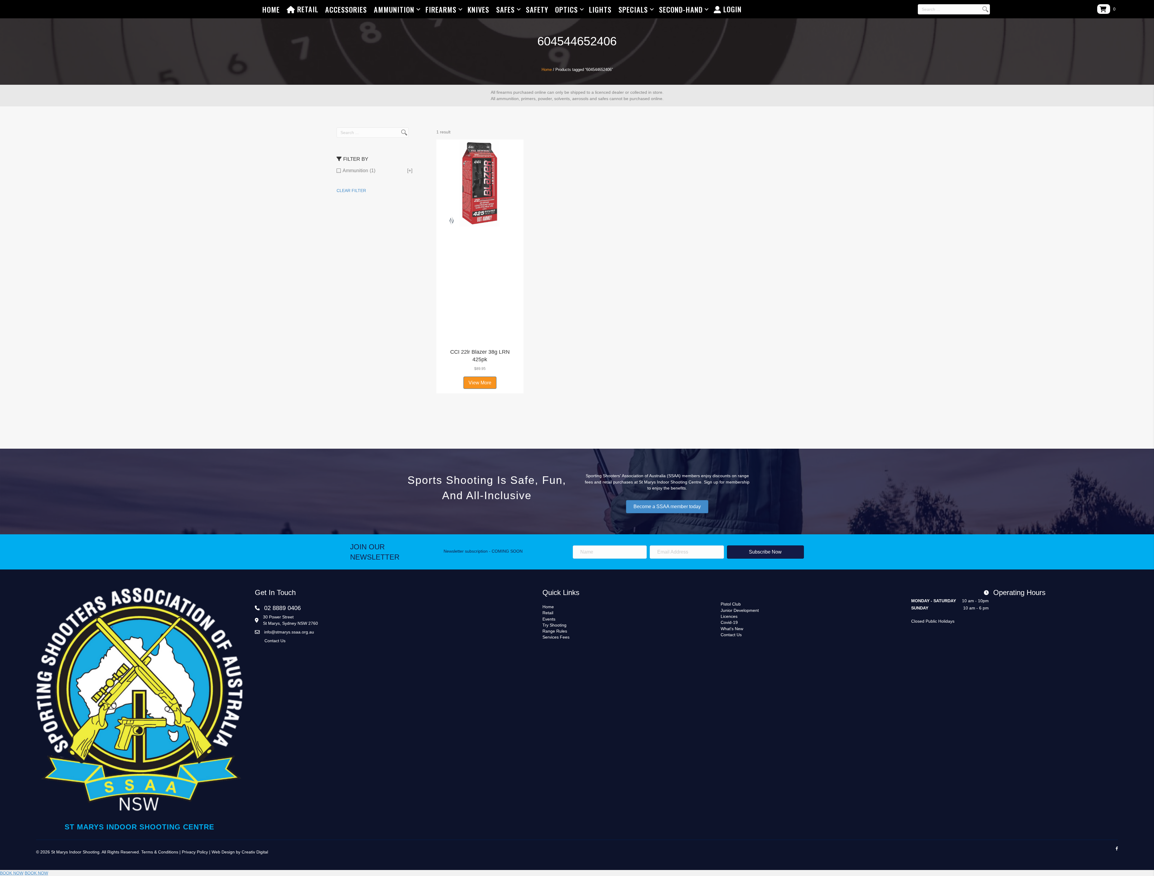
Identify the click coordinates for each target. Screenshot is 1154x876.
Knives (478, 9)
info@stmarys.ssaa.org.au (289, 632)
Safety (537, 9)
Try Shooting (554, 625)
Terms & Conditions (159, 852)
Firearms (441, 9)
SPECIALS (633, 9)
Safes (505, 9)
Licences (729, 616)
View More (480, 382)
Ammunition (394, 9)
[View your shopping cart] (1103, 9)
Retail (306, 9)
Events (548, 619)
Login (731, 9)
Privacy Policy (195, 852)
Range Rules (554, 631)
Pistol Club (731, 604)
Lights (600, 9)
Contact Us (274, 640)
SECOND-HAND (681, 9)
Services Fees (555, 637)
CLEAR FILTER (351, 190)
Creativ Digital (255, 852)
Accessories (346, 9)
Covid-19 (729, 622)
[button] (480, 337)
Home (271, 9)
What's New (732, 628)
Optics (566, 9)
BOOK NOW (11, 873)
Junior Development (740, 610)
